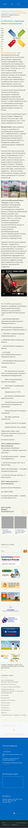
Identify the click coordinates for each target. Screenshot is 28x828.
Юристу (4, 712)
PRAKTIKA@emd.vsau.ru (7, 748)
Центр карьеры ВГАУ (10, 822)
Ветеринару (5, 698)
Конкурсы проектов (9, 684)
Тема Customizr (22, 824)
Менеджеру (5, 705)
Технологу (5, 708)
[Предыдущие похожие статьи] (21, 512)
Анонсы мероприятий (9, 682)
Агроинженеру (20, 13)
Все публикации (10, 11)
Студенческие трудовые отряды (13, 715)
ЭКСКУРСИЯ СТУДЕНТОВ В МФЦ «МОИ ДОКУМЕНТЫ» (6, 531)
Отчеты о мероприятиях (10, 687)
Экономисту (6, 710)
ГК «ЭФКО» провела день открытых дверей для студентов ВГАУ (20, 531)
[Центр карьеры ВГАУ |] (11, 4)
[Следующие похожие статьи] (25, 512)
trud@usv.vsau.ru (5, 764)
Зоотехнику (5, 703)
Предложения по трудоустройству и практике (12, 690)
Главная (3, 11)
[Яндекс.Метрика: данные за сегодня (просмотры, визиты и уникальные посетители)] (18, 813)
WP (9, 824)
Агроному (5, 695)
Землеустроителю (8, 700)
